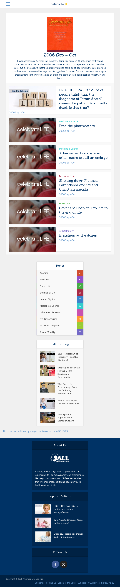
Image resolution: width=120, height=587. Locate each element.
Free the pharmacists (77, 126)
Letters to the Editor (67, 582)
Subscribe (40, 582)
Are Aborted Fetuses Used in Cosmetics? (68, 521)
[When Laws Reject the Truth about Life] (49, 403)
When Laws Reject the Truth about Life (68, 402)
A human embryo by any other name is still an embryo (83, 155)
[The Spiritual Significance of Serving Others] (49, 417)
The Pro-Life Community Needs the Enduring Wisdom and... (67, 389)
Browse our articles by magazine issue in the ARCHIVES (35, 431)
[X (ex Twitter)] (63, 564)
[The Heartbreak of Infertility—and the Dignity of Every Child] (49, 356)
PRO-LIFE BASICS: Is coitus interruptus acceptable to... (66, 509)
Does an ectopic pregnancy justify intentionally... (68, 535)
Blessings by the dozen (78, 235)
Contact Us (51, 582)
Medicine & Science (68, 121)
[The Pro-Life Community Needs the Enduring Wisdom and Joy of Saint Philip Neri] (49, 387)
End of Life (64, 203)
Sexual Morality (66, 230)
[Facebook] (55, 564)
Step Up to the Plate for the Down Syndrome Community (69, 372)
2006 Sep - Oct (17, 112)
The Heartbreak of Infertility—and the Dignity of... (68, 356)
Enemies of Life (67, 176)
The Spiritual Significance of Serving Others (66, 417)
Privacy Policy (107, 582)
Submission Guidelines (89, 582)
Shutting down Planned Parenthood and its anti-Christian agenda (79, 184)
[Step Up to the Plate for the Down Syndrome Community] (49, 370)
